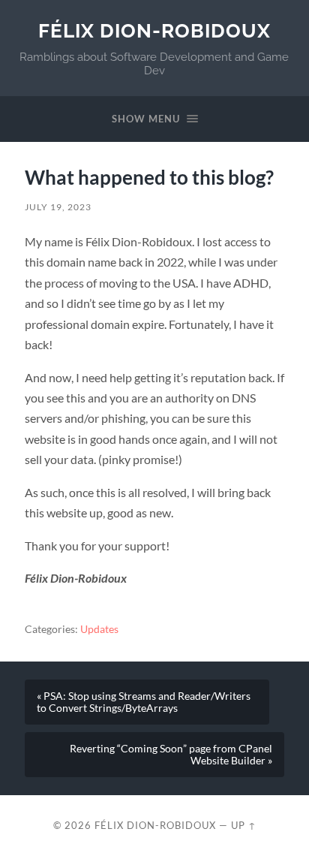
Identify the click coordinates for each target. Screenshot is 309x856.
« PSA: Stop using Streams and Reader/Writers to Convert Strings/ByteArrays (143, 702)
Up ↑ (243, 825)
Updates (99, 629)
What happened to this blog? (149, 177)
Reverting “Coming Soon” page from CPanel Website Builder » (171, 755)
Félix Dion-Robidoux (154, 30)
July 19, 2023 (58, 206)
